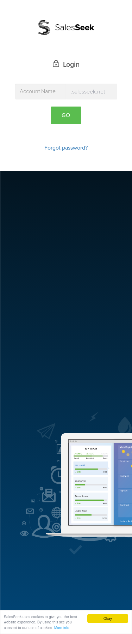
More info (61, 627)
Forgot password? (66, 147)
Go (66, 115)
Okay (107, 618)
